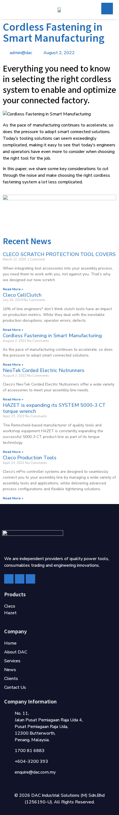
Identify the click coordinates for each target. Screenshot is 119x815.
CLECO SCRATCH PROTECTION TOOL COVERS (59, 254)
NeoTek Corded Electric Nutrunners (43, 370)
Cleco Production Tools (29, 457)
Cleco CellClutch (22, 295)
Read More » (13, 289)
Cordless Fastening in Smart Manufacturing (52, 335)
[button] (8, 10)
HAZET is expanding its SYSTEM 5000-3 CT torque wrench (54, 408)
